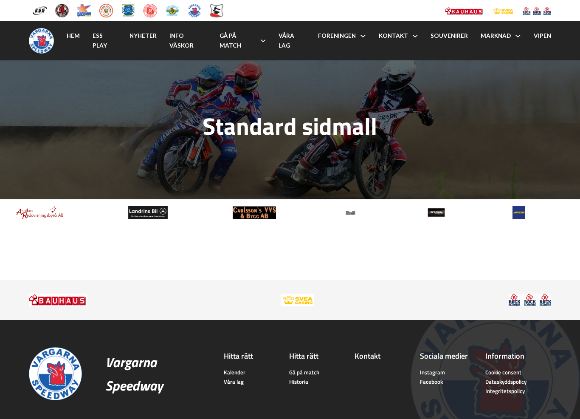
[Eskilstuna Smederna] (216, 10)
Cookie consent (503, 372)
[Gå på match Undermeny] (263, 40)
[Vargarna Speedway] (194, 10)
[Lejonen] (106, 10)
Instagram (432, 372)
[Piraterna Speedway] (128, 10)
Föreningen (337, 35)
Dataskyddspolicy (506, 381)
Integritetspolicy (505, 391)
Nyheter (143, 35)
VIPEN (542, 35)
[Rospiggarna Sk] (150, 10)
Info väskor (181, 40)
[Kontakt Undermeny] (415, 36)
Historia (298, 381)
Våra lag (286, 40)
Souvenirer (449, 35)
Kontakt (393, 35)
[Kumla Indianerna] (62, 10)
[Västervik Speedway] (172, 10)
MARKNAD (496, 35)
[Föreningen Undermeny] (363, 36)
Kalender (234, 372)
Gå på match (230, 40)
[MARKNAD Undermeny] (518, 36)
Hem (73, 35)
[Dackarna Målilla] (84, 10)
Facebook (431, 381)
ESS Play (100, 40)
